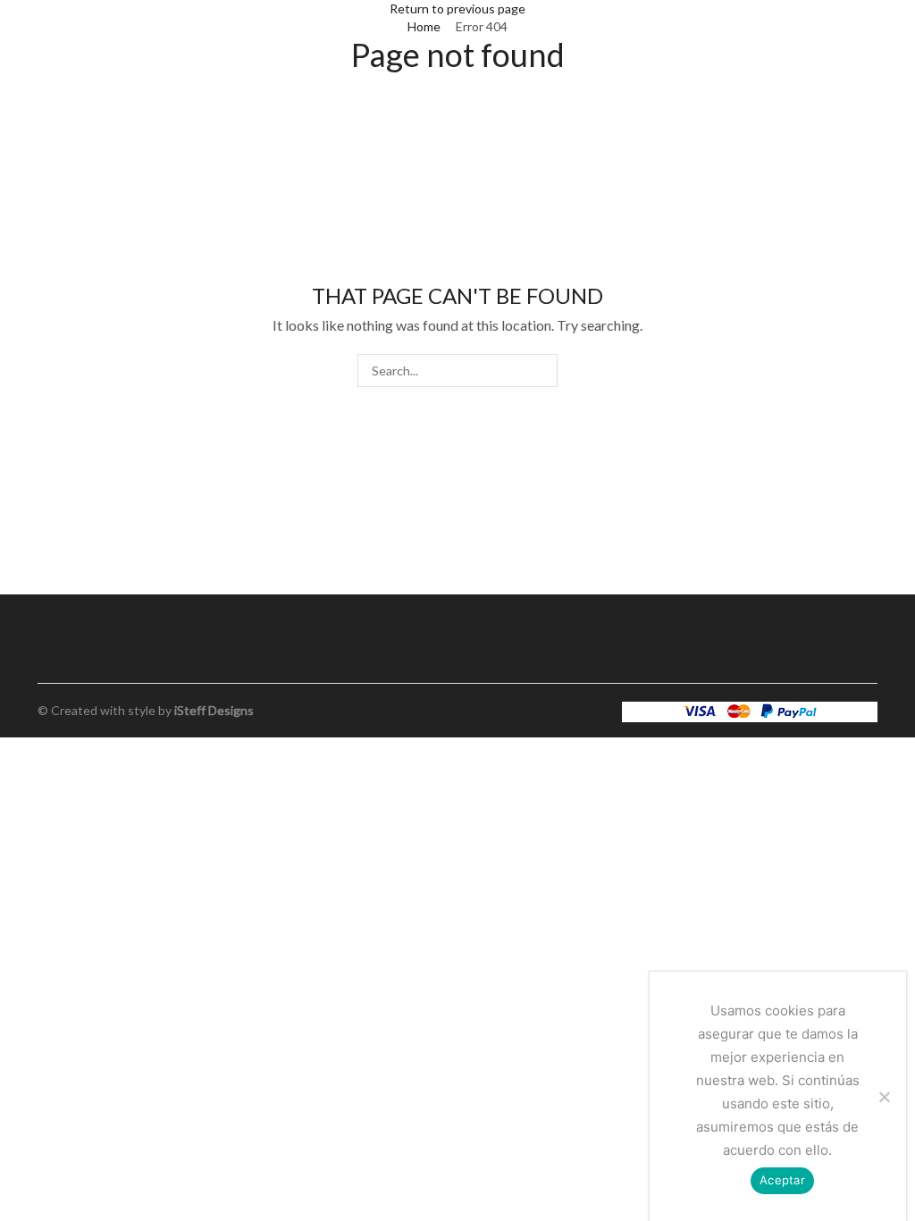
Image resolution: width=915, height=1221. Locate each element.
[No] (884, 1097)
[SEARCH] (541, 370)
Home (424, 26)
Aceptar (782, 1180)
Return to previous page (457, 8)
